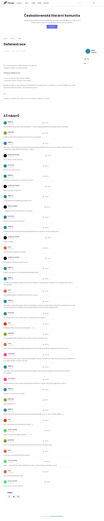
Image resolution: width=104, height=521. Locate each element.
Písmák (11, 3)
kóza (9, 247)
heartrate (11, 165)
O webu (19, 3)
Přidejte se (52, 26)
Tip (88, 59)
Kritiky (39, 3)
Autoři (33, 3)
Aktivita (46, 3)
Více (85, 63)
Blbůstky (12, 38)
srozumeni (11, 354)
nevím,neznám (12, 429)
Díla (26, 3)
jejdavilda (11, 132)
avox (9, 323)
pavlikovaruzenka (13, 155)
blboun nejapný (13, 206)
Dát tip (46, 123)
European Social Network (56, 516)
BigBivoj (94, 52)
